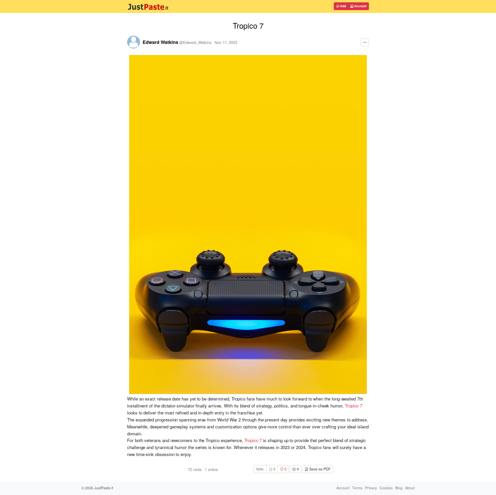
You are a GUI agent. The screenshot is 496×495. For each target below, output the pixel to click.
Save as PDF (319, 469)
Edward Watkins (160, 42)
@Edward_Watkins (195, 42)
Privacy (371, 487)
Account (360, 6)
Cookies (386, 487)
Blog (398, 487)
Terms (357, 487)
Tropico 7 (353, 405)
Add (342, 6)
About (410, 487)
